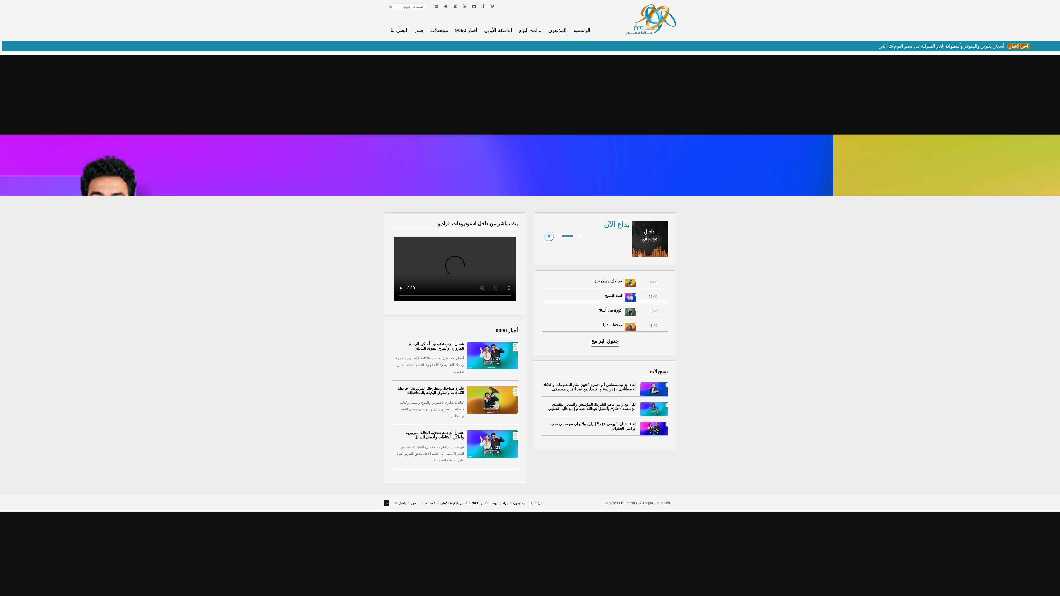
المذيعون (557, 30)
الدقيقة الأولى (498, 30)
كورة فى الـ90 (610, 310)
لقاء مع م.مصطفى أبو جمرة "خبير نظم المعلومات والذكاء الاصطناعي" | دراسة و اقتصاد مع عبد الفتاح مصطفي (589, 386)
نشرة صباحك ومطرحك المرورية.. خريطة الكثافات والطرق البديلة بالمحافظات (431, 390)
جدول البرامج (605, 341)
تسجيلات (439, 30)
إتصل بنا (400, 503)
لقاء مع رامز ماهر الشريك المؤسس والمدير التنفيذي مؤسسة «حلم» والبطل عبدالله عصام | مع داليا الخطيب (592, 406)
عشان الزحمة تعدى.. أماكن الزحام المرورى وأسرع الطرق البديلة (436, 346)
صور (418, 30)
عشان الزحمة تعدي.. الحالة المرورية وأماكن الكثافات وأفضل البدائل (435, 434)
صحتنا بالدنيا (612, 325)
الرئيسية (581, 30)
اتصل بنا (399, 30)
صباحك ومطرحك (608, 281)
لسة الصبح (613, 295)
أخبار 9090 (466, 30)
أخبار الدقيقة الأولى (453, 503)
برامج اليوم (530, 30)
